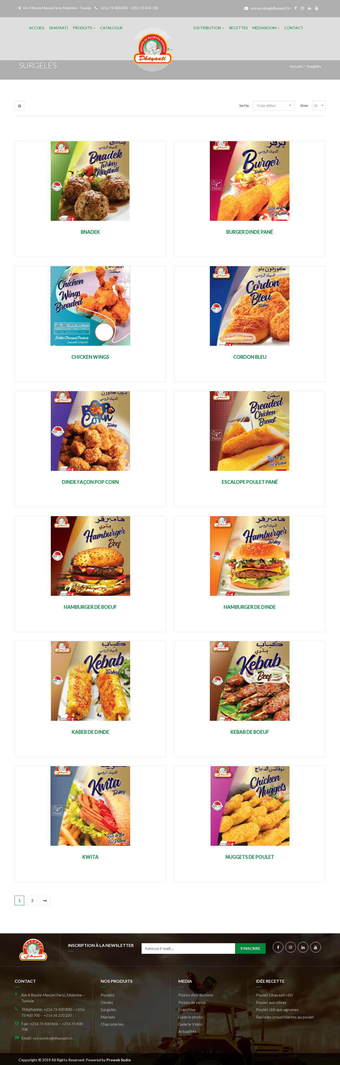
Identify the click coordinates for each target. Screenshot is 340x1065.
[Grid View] (19, 105)
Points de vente (192, 1002)
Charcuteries (112, 1024)
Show (304, 105)
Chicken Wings (90, 357)
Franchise (187, 1009)
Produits (82, 27)
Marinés (108, 1017)
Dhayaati (58, 27)
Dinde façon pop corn (90, 482)
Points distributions (195, 995)
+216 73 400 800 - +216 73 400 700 (129, 8)
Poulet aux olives (271, 1002)
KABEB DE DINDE (90, 732)
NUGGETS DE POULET (250, 857)
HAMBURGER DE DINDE (250, 607)
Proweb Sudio (119, 1060)
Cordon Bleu (249, 357)
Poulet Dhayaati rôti (274, 995)
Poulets (107, 995)
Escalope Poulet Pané (250, 482)
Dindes (107, 1002)
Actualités (187, 1031)
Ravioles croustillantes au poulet (285, 1017)
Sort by (244, 105)
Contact (293, 27)
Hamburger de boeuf (90, 607)
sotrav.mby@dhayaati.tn (271, 8)
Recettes (238, 27)
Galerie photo (190, 1017)
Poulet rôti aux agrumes (277, 1009)
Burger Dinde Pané (249, 232)
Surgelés (108, 1009)
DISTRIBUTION (207, 27)
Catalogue (111, 27)
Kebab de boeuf (250, 732)
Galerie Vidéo (190, 1024)
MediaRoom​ (264, 27)
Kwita (90, 857)
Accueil (37, 27)
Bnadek (90, 232)
